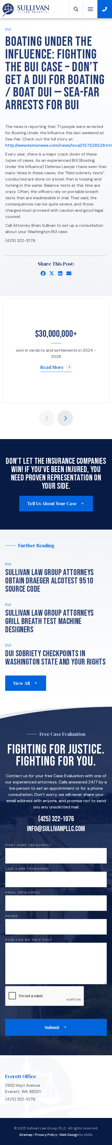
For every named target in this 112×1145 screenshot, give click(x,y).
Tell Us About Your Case (52, 503)
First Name (28, 845)
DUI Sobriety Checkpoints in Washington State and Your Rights (55, 658)
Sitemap (26, 1135)
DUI (8, 29)
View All (21, 683)
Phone (11, 916)
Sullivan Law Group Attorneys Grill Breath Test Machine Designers (49, 621)
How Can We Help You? (28, 940)
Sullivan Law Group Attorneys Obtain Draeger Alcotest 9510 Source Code (49, 581)
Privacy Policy (46, 1135)
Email (22, 893)
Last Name (27, 869)
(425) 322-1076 (56, 819)
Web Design (69, 1135)
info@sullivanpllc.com (56, 829)
